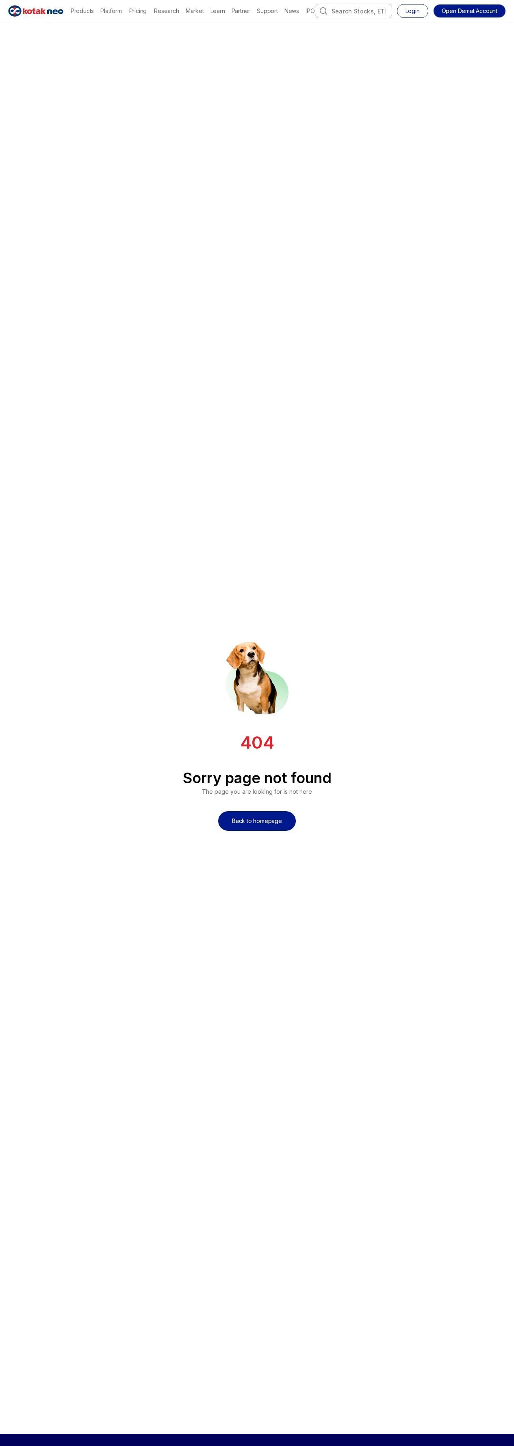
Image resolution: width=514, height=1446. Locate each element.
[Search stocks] (323, 11)
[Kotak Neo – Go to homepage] (35, 10)
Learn (217, 10)
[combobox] (353, 11)
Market (195, 10)
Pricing (138, 10)
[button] (469, 11)
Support (267, 10)
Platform (110, 10)
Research (166, 10)
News (291, 10)
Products (82, 10)
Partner (241, 10)
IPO (310, 10)
